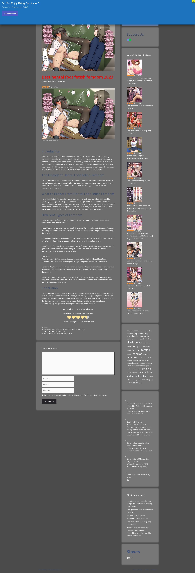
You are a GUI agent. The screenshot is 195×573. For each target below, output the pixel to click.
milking (142, 360)
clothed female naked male (134, 339)
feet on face (64, 329)
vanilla (140, 383)
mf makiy (136, 360)
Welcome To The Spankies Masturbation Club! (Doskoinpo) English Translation (140, 236)
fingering (136, 350)
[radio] (69, 317)
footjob (145, 350)
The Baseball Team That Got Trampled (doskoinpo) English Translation (139, 208)
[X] (130, 39)
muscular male (136, 366)
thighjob (134, 382)
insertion (141, 357)
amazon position (134, 331)
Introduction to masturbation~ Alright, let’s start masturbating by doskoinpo (139, 81)
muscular (142, 363)
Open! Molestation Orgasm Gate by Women (138, 461)
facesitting (132, 346)
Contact (153, 570)
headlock (146, 354)
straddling (134, 380)
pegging (146, 368)
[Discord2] (128, 39)
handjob (137, 354)
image (46, 327)
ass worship (132, 333)
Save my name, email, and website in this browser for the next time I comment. (75, 395)
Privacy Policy (137, 570)
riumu (141, 372)
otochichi (135, 369)
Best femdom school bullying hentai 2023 (58, 333)
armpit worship (146, 331)
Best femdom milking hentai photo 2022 (138, 181)
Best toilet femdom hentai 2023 (55, 331)
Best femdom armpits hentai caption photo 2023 (138, 312)
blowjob (129, 336)
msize (137, 363)
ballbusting (143, 333)
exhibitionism (146, 343)
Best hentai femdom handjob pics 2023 (138, 287)
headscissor (132, 357)
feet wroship (73, 329)
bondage (136, 336)
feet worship (144, 346)
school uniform (140, 376)
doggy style (147, 339)
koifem (146, 357)
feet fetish (55, 329)
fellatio (129, 350)
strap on (142, 379)
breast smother (144, 336)
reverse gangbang (132, 373)
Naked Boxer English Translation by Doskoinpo (137, 156)
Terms (146, 570)
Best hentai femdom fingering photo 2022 (139, 132)
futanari (129, 354)
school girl (81, 329)
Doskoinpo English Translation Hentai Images (139, 262)
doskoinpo (47, 329)
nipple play (145, 365)
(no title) (137, 475)
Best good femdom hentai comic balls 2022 (140, 107)
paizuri (140, 369)
